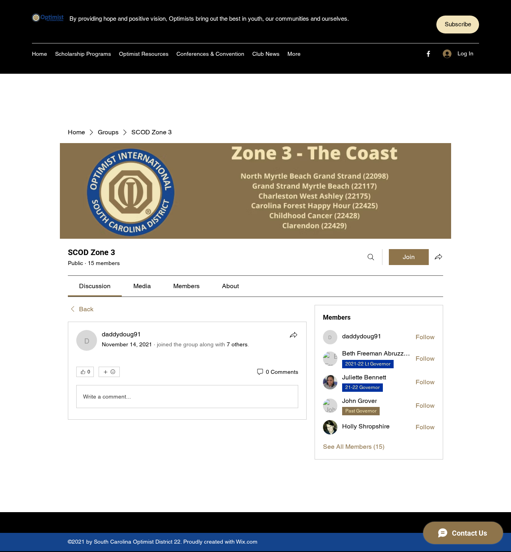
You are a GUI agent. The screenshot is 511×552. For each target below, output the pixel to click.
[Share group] (438, 256)
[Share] (293, 335)
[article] (187, 371)
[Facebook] (428, 54)
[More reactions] (109, 372)
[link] (95, 286)
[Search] (371, 257)
